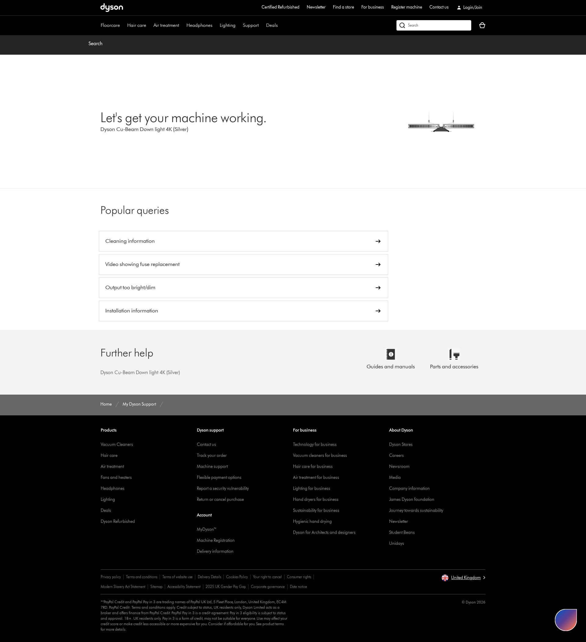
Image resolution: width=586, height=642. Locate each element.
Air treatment (166, 25)
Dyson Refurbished (118, 521)
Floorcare (110, 25)
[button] (463, 578)
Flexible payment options (219, 477)
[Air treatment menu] (182, 25)
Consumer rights (299, 577)
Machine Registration (216, 540)
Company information (409, 488)
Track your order (212, 455)
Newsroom (399, 466)
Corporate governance (268, 586)
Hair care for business (313, 466)
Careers (396, 455)
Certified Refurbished (280, 7)
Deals (272, 25)
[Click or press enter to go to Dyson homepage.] (111, 7)
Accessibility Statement (184, 586)
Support (251, 25)
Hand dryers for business (315, 499)
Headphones (199, 25)
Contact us (439, 7)
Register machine (406, 7)
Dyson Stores (401, 444)
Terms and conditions (141, 577)
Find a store (343, 7)
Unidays (396, 543)
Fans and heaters (116, 477)
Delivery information (215, 551)
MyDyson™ (207, 529)
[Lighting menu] (239, 25)
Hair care (136, 25)
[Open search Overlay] (433, 25)
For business (372, 7)
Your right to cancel (267, 577)
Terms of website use (177, 577)
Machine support (212, 466)
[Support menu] (262, 25)
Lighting (228, 25)
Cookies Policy (237, 577)
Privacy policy (111, 577)
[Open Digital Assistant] (566, 620)
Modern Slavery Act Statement (123, 586)
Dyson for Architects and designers (324, 532)
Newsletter (316, 7)
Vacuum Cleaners (117, 444)
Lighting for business (311, 488)
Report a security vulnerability (223, 488)
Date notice (298, 586)
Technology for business (315, 444)
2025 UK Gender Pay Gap (226, 586)
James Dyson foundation (411, 499)
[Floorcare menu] (123, 25)
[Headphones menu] (215, 25)
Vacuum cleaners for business (320, 455)
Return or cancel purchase (220, 499)
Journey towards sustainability (416, 510)
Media (395, 477)
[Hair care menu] (149, 25)
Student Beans (402, 532)
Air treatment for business (316, 477)
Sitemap (156, 586)
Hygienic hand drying (312, 521)
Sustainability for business (316, 510)
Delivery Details (209, 577)
